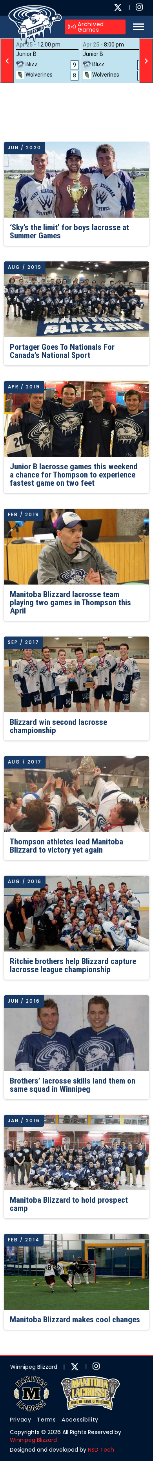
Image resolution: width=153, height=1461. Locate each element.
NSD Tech (101, 1450)
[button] (136, 27)
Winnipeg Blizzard (33, 1440)
